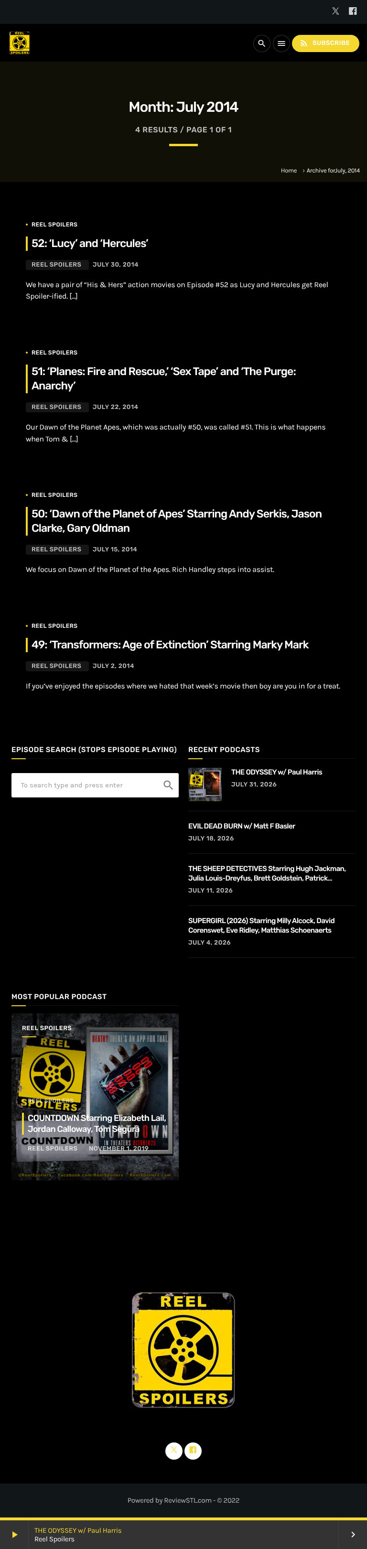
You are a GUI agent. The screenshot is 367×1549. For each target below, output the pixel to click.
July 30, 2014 (116, 265)
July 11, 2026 (210, 890)
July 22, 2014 (116, 407)
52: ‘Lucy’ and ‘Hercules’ (90, 243)
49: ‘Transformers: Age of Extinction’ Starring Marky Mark (170, 644)
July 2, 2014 (113, 666)
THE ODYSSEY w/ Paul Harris (77, 1530)
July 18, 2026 (211, 838)
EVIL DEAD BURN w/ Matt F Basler (241, 826)
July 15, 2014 (115, 549)
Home (289, 170)
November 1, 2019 (119, 1148)
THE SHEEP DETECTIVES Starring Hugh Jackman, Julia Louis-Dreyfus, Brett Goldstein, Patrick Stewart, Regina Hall (267, 873)
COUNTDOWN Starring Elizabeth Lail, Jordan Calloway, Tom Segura (97, 1123)
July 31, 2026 (254, 784)
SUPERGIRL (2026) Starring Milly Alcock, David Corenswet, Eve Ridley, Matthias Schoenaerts (261, 925)
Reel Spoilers (54, 224)
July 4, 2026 (209, 943)
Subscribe (324, 43)
